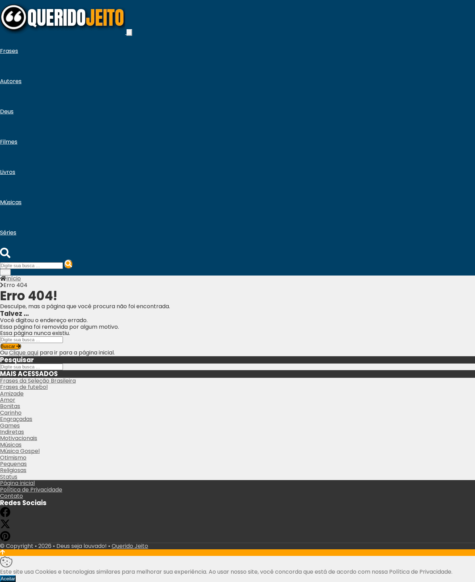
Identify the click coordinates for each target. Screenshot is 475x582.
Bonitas (10, 406)
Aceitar (8, 578)
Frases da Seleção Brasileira (38, 381)
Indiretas (12, 432)
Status (8, 477)
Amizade (12, 394)
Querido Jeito (130, 546)
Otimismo (13, 458)
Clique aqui (23, 353)
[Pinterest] (5, 539)
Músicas (11, 445)
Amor (7, 400)
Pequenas (13, 464)
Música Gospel (20, 451)
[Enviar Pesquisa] (68, 264)
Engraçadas (16, 419)
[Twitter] (5, 527)
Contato (11, 496)
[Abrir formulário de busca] (5, 256)
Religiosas (13, 470)
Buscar (8, 346)
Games (10, 426)
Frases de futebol (24, 387)
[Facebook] (5, 515)
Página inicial (17, 483)
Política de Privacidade (31, 490)
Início (13, 278)
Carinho (11, 413)
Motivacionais (18, 438)
